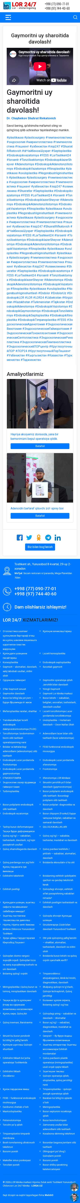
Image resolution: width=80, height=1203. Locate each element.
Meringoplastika (51, 1107)
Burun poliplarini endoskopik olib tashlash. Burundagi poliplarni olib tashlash (58, 796)
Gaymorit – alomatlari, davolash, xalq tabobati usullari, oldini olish (20, 671)
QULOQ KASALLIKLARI (55, 826)
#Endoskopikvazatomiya (23, 155)
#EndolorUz (58, 293)
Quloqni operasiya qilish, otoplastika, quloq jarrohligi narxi (57, 1080)
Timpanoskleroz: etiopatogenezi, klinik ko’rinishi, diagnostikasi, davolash (59, 978)
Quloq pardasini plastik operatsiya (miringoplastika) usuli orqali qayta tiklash (58, 1062)
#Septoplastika (61, 151)
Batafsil (40, 446)
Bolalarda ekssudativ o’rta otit (59, 862)
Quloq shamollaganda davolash (20, 849)
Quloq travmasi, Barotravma (17, 1022)
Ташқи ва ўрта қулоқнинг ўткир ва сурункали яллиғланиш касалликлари (18, 1005)
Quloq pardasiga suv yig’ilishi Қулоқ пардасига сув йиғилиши (18, 867)
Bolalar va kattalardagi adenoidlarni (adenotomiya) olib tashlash (20, 751)
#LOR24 (38, 297)
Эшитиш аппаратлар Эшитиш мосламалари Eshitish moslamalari (59, 1049)
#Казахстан (55, 355)
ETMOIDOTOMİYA (12, 778)
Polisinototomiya (12, 1120)
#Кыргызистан (36, 355)
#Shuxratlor (24, 191)
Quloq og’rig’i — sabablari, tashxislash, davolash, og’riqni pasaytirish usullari (19, 840)
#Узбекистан (16, 355)
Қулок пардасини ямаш (16, 1089)
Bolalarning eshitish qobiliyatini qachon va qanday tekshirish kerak (59, 880)
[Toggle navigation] (8, 17)
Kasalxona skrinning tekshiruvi (59, 1133)
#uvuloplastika (27, 173)
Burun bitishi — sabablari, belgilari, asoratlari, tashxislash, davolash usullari (59, 702)
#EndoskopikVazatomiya (30, 168)
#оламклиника (55, 266)
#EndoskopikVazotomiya (51, 306)
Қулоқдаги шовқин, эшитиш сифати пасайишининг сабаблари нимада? (19, 907)
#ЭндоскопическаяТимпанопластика (45, 342)
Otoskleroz (9, 1075)
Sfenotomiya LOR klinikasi (56, 778)
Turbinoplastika (11, 791)
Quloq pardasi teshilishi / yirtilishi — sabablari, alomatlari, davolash (59, 853)
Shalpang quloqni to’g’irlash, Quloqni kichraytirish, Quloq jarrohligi (58, 991)
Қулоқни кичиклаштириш (57, 631)
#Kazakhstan (21, 302)
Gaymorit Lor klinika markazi (58, 693)
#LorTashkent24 (60, 155)
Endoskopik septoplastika (57, 662)
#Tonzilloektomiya (32, 160)
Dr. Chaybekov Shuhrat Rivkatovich (31, 118)
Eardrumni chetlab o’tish (16, 1107)
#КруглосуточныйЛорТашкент (49, 351)
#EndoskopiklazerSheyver (42, 200)
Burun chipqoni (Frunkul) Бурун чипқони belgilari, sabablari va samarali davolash (59, 818)
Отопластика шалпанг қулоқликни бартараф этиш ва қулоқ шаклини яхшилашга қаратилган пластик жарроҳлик (20, 640)
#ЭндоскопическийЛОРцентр (27, 346)
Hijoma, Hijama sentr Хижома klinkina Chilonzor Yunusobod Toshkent (18, 929)
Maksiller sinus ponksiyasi (17, 1160)
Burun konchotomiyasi (55, 1120)
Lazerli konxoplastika (54, 653)
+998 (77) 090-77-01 (57, 4)
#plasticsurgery (34, 137)
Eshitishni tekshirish (13, 875)
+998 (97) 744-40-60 (57, 8)
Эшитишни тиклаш (53, 1071)
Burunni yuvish (10, 1151)
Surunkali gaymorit (52, 666)
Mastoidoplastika (12, 1111)
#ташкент (22, 146)
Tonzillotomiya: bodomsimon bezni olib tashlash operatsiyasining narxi (18, 738)
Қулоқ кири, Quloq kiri (15, 1013)
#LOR (28, 297)
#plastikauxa (15, 137)
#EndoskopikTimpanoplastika (37, 320)
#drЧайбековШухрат (36, 151)
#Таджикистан (31, 360)
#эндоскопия (16, 142)
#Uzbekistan (53, 297)
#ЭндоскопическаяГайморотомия (45, 328)
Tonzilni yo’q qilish (13, 1124)
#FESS (44, 155)
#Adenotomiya (24, 164)
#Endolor (44, 293)
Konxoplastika (10, 662)
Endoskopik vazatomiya (15, 813)
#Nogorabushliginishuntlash (36, 213)
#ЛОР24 (21, 351)
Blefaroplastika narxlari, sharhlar (20, 711)
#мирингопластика (39, 142)
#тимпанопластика (59, 137)
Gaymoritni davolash (14, 693)
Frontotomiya (50, 769)
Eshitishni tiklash (11, 1071)
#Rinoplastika (56, 168)
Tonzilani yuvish (11, 1164)
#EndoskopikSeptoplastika (31, 315)
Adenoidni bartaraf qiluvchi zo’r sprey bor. (37, 508)
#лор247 (54, 146)
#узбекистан (38, 146)
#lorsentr (13, 160)
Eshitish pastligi (11, 889)
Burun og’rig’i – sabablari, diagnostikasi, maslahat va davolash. (57, 1027)
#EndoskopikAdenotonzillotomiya (36, 204)
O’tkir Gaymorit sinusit (14, 689)
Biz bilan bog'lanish (40, 547)
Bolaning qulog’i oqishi (15, 973)
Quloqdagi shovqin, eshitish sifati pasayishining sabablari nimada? (58, 893)
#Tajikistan (58, 302)
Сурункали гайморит (14, 680)
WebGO (49, 1195)
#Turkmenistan (40, 302)
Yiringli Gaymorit (51, 689)
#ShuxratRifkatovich (56, 226)
